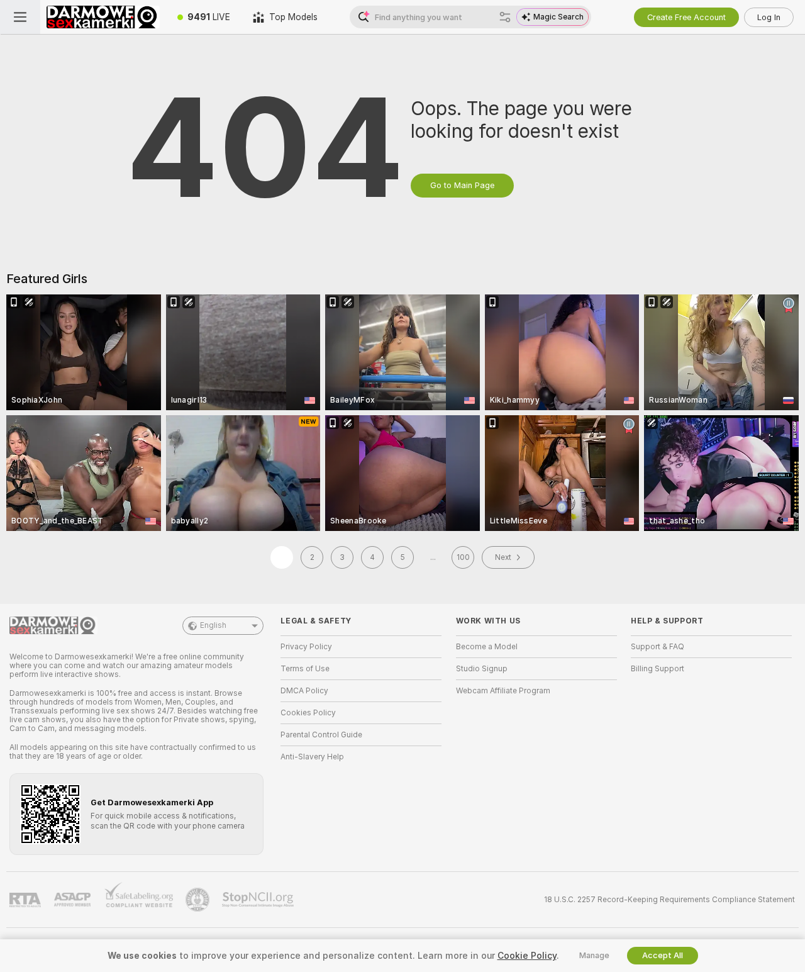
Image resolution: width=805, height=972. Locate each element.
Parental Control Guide (321, 734)
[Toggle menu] (20, 17)
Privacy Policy (306, 646)
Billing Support (657, 668)
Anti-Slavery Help (312, 756)
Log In (768, 17)
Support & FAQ (657, 646)
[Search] (505, 17)
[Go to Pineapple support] (199, 900)
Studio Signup (482, 668)
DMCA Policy (304, 690)
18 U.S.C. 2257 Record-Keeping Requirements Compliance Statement (669, 899)
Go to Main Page (462, 185)
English (213, 625)
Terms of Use (305, 668)
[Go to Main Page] (103, 17)
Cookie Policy (527, 956)
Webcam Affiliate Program (503, 690)
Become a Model (487, 646)
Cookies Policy (308, 712)
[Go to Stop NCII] (259, 899)
